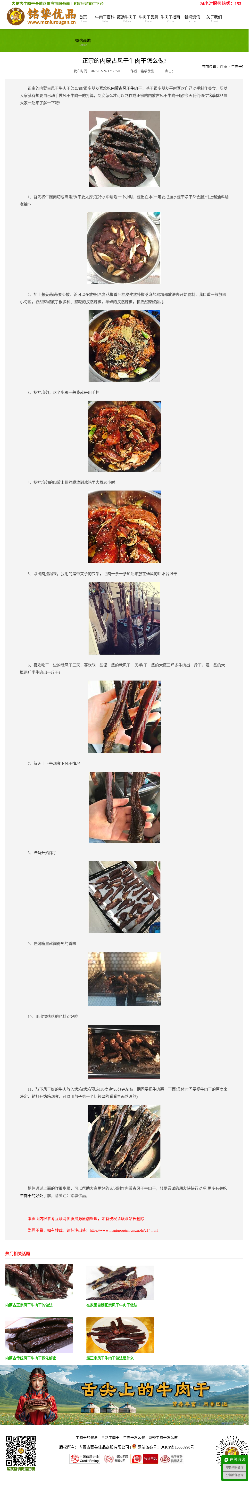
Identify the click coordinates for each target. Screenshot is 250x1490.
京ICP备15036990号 (177, 1447)
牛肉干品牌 (148, 19)
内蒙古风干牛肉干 (126, 88)
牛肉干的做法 (87, 1438)
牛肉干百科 (105, 19)
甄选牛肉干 (126, 19)
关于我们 (214, 19)
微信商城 (83, 43)
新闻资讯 (192, 19)
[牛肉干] (41, 17)
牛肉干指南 (170, 19)
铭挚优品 (216, 96)
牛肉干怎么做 (134, 1438)
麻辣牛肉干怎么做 (163, 1438)
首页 (83, 19)
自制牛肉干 (110, 1438)
